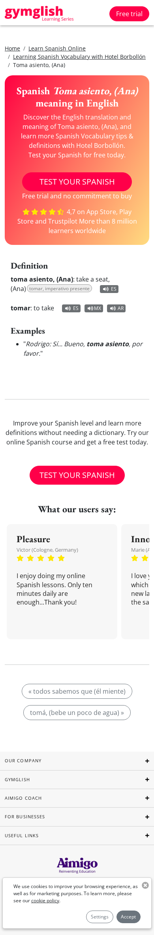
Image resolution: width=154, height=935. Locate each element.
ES (113, 289)
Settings (100, 916)
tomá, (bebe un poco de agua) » (77, 712)
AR (121, 308)
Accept (128, 916)
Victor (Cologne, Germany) (47, 549)
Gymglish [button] (17, 779)
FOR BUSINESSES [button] (25, 816)
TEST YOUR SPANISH (77, 181)
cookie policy (45, 900)
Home (12, 48)
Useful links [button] (22, 835)
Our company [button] (23, 760)
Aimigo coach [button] (23, 798)
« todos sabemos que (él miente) (77, 691)
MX (97, 308)
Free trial (129, 13)
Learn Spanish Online (57, 48)
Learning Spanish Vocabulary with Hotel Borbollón (79, 56)
